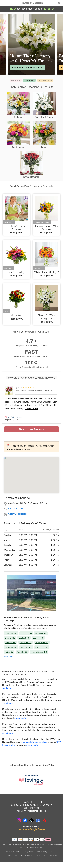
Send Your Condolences (25, 67)
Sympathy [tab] (29, 80)
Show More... (9, 656)
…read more (6, 688)
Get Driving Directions (18, 513)
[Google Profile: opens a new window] (38, 820)
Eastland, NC (24, 638)
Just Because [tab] (45, 80)
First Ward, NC (26, 642)
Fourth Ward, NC (41, 642)
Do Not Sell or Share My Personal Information (39, 855)
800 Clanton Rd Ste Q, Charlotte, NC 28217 (31, 805)
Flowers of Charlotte (32, 3)
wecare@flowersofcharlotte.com (31, 810)
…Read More (31, 408)
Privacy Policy (28, 851)
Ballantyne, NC (11, 633)
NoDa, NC (9, 651)
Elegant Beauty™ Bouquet (24, 390)
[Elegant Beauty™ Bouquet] (9, 390)
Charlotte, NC (26, 633)
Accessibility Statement (46, 851)
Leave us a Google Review (31, 829)
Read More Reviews (31, 429)
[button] (56, 855)
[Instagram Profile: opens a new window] (19, 820)
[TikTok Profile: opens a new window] (31, 820)
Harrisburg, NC (11, 647)
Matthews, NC (26, 647)
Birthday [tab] (15, 80)
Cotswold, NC (40, 633)
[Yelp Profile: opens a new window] (44, 820)
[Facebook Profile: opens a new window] (25, 820)
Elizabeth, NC (10, 642)
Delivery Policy (12, 855)
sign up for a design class (35, 741)
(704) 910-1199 (15, 508)
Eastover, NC (38, 638)
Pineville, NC (22, 651)
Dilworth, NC (10, 638)
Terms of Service (12, 851)
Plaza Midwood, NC (39, 651)
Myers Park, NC (41, 647)
